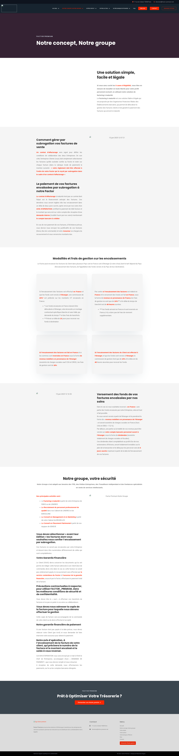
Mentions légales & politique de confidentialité (45, 753)
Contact (122, 739)
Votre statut (123, 730)
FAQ (121, 737)
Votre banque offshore (126, 735)
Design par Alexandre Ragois (138, 753)
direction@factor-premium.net (100, 729)
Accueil (122, 725)
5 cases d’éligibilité (123, 85)
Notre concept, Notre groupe (127, 728)
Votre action (123, 732)
